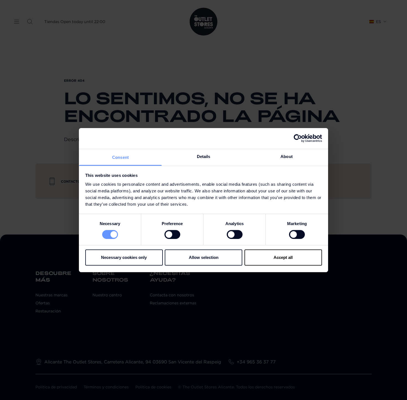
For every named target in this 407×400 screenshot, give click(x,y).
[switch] (172, 234)
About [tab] (286, 156)
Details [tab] (203, 156)
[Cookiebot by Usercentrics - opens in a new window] (298, 138)
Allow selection (203, 257)
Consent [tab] (120, 157)
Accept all (283, 257)
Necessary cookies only (124, 257)
